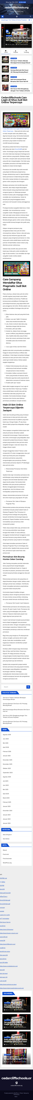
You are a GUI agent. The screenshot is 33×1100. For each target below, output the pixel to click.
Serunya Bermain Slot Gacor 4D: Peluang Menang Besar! (16, 39)
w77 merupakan (4, 918)
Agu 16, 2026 (9, 1061)
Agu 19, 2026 (7, 44)
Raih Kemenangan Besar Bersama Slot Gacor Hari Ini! (15, 1041)
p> (0, 882)
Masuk (5, 850)
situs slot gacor (7, 834)
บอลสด (2, 911)
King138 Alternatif (5, 900)
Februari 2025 (7, 802)
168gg (3, 882)
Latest (6, 52)
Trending (26, 52)
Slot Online (6, 35)
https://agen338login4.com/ (7, 944)
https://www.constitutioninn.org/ (9, 966)
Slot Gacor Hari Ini (5, 922)
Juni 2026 (6, 739)
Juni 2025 (6, 785)
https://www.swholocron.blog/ (8, 984)
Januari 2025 (6, 806)
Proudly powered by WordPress (11, 1093)
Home (16, 1096)
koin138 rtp (3, 959)
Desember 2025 (7, 760)
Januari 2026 (6, 755)
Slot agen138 (4, 955)
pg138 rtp (2, 926)
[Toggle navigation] (17, 16)
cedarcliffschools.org (16, 7)
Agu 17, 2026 (9, 1044)
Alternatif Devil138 (5, 893)
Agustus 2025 (7, 777)
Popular (15, 52)
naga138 (2, 940)
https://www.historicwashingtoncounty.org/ (12, 988)
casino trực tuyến (5, 915)
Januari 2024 (6, 815)
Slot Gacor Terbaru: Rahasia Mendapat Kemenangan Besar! (13, 1007)
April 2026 (6, 747)
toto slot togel (4, 973)
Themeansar (16, 1094)
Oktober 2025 (7, 768)
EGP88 (2, 885)
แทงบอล (2, 907)
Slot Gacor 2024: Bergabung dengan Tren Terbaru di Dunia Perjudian (16, 1060)
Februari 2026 (7, 751)
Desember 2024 (7, 810)
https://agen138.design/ (6, 929)
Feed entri (6, 854)
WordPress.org (7, 862)
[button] (30, 16)
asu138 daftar (4, 962)
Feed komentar (7, 858)
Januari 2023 (6, 819)
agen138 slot (3, 937)
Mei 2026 (5, 743)
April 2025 (6, 793)
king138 (2, 889)
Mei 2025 (5, 789)
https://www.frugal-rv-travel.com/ (9, 933)
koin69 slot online (5, 951)
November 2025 (7, 764)
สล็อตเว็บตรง (3, 896)
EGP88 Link (3, 878)
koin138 (2, 970)
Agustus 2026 (7, 734)
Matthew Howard (19, 44)
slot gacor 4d (3, 977)
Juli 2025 (5, 781)
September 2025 (8, 772)
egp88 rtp (2, 948)
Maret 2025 (6, 798)
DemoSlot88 (18, 149)
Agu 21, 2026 (9, 1009)
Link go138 (3, 981)
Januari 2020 (6, 823)
